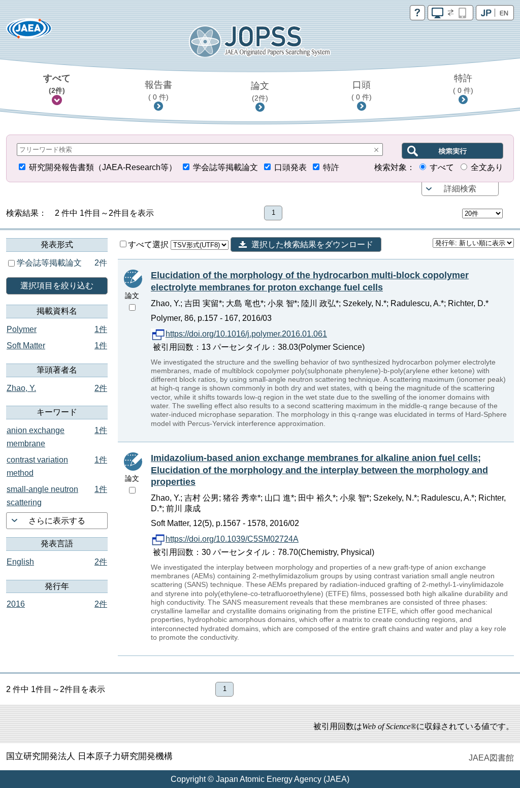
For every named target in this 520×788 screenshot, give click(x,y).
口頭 (361, 90)
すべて (57, 83)
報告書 (158, 90)
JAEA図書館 (491, 757)
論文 (260, 91)
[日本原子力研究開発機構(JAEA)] (29, 31)
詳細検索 (460, 188)
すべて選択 (149, 244)
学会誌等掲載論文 (225, 167)
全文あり (487, 167)
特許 (463, 83)
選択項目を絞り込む (56, 285)
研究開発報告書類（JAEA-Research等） (103, 167)
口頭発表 (290, 167)
